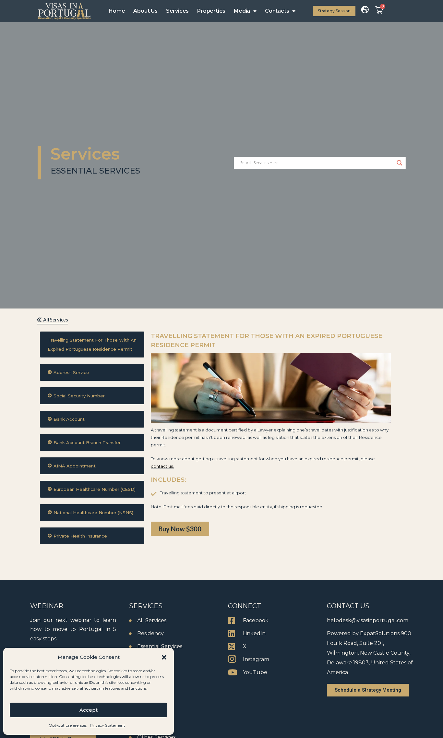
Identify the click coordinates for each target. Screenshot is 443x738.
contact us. (162, 466)
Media (242, 11)
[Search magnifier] (399, 162)
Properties (211, 11)
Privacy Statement (107, 725)
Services (177, 11)
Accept (88, 710)
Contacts (277, 11)
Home (117, 11)
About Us (145, 11)
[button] (164, 657)
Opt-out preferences (68, 725)
